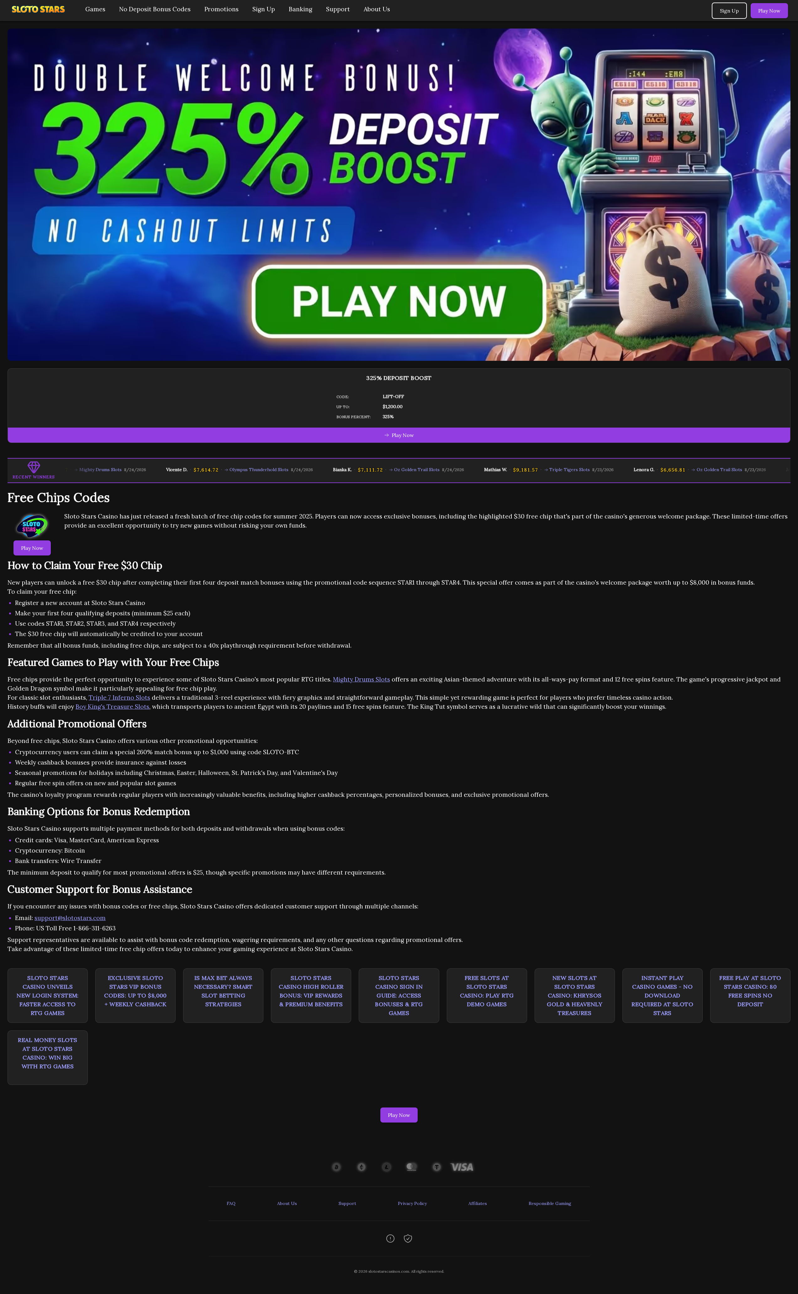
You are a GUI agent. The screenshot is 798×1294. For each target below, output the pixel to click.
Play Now (769, 11)
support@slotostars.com (70, 918)
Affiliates (477, 1203)
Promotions (221, 9)
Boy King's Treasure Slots (112, 706)
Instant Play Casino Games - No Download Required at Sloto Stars (662, 995)
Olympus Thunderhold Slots (208, 469)
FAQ (231, 1203)
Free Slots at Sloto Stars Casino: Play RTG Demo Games (487, 991)
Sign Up (263, 9)
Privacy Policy (412, 1203)
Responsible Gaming (550, 1203)
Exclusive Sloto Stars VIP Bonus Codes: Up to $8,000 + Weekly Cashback (135, 991)
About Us (377, 9)
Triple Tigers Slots (519, 469)
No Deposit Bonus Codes (155, 9)
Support (338, 9)
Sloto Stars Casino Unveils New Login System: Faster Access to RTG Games (48, 995)
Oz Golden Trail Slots (366, 469)
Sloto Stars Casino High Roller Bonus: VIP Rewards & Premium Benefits (311, 991)
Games (95, 9)
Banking (300, 9)
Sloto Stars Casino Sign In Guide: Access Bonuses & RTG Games (399, 995)
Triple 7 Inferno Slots (119, 697)
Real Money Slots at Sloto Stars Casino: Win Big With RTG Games (47, 1053)
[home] (41, 16)
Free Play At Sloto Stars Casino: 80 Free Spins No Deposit (750, 991)
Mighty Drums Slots (361, 679)
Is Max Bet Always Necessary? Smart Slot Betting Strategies (223, 991)
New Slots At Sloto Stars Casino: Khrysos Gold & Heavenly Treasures (574, 995)
